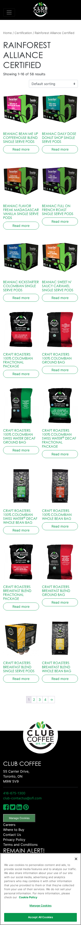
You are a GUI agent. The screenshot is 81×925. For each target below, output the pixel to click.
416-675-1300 (14, 793)
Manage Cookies (19, 818)
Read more (20, 149)
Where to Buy (13, 830)
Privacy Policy (14, 839)
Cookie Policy (28, 897)
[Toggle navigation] (9, 12)
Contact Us (12, 835)
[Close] (76, 858)
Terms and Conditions (20, 844)
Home (7, 33)
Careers (9, 825)
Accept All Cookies (40, 917)
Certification (23, 33)
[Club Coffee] (40, 9)
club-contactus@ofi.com (22, 798)
